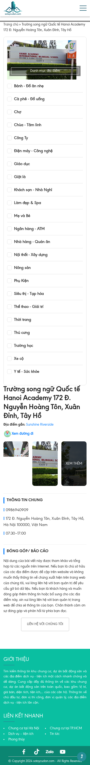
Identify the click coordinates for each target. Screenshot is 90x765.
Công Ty (21, 138)
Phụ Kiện (21, 281)
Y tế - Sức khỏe (26, 372)
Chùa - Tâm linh (27, 125)
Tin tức (55, 734)
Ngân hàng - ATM (29, 229)
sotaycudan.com (43, 761)
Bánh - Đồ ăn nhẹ (29, 86)
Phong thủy (16, 739)
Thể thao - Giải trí (28, 307)
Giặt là (20, 177)
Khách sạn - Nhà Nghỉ (33, 190)
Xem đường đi (22, 434)
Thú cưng (22, 333)
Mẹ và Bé (22, 216)
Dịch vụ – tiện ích (20, 734)
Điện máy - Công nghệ (33, 151)
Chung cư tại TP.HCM (66, 728)
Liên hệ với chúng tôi (45, 624)
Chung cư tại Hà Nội (23, 728)
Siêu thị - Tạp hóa (29, 294)
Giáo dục (22, 164)
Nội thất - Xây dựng (31, 255)
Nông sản (22, 268)
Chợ (17, 112)
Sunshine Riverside (40, 425)
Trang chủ (10, 24)
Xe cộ (19, 359)
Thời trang (22, 320)
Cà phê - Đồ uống (29, 99)
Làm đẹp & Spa (27, 203)
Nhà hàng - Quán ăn (32, 242)
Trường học (23, 346)
